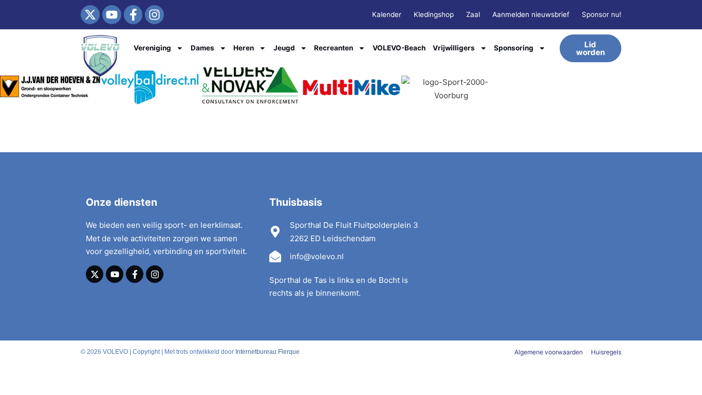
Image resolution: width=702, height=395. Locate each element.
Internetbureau (255, 351)
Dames (202, 48)
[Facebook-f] (133, 14)
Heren (243, 48)
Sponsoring (513, 48)
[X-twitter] (90, 14)
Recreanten (333, 48)
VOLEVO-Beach (399, 48)
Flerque (289, 351)
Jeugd (284, 48)
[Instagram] (154, 14)
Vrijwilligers (454, 48)
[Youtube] (111, 14)
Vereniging (152, 48)
